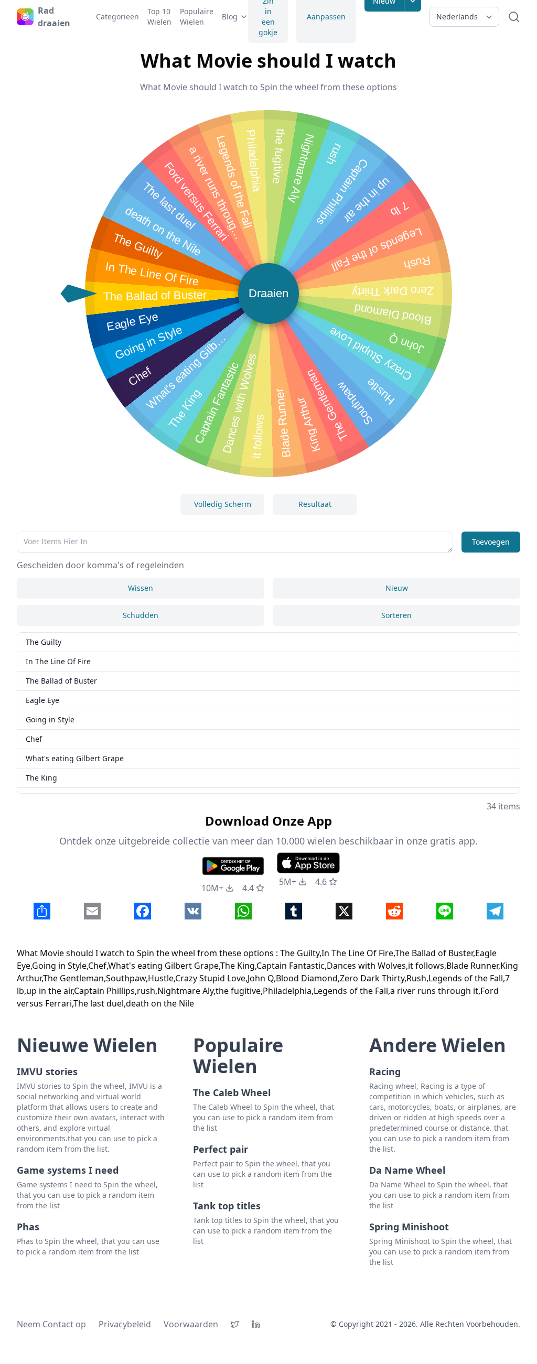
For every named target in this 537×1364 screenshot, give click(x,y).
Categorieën (117, 16)
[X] (235, 1324)
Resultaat (314, 504)
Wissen (140, 588)
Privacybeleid (125, 1324)
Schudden (140, 615)
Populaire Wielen (196, 16)
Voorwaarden (191, 1324)
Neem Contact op (51, 1324)
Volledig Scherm (222, 504)
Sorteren (396, 615)
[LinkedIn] (256, 1324)
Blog (230, 16)
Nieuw (396, 588)
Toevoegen (491, 542)
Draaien (268, 293)
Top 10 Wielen (159, 16)
